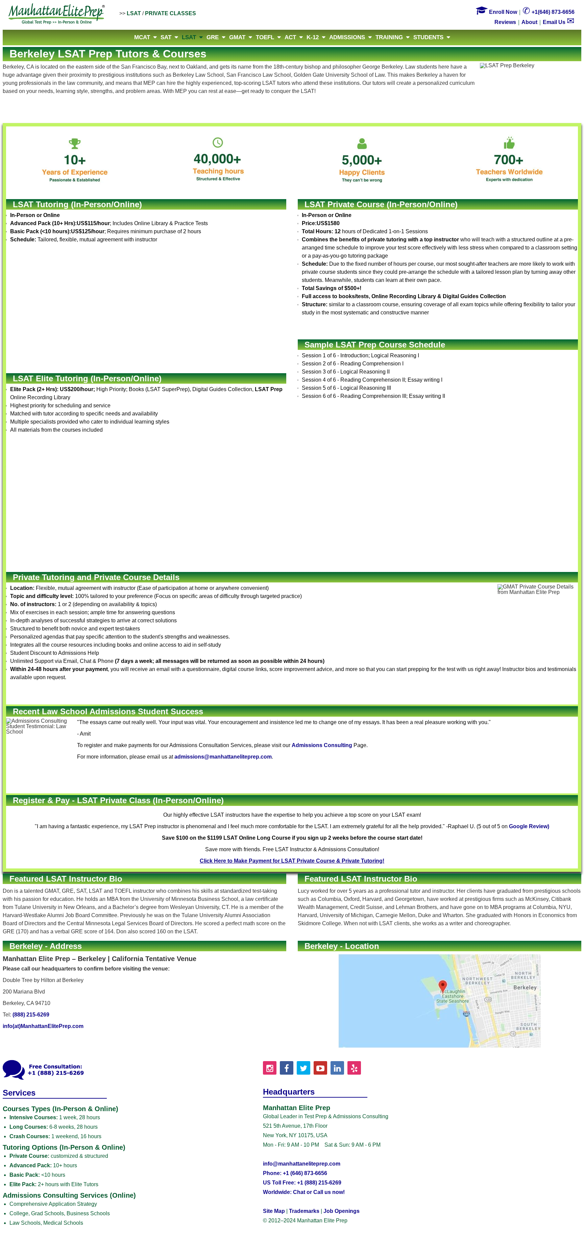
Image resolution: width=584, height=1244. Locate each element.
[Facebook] (286, 1068)
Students (428, 37)
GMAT (237, 37)
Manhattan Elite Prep (57, 14)
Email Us (559, 22)
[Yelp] (354, 1068)
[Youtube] (320, 1068)
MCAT (142, 37)
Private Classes (170, 13)
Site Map (274, 1211)
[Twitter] (303, 1068)
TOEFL (265, 37)
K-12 (313, 37)
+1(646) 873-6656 (548, 12)
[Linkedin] (337, 1068)
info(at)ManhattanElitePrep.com (43, 1026)
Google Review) (529, 826)
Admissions (347, 37)
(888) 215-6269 (31, 1015)
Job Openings (341, 1211)
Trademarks (304, 1211)
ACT (290, 37)
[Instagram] (269, 1068)
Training (389, 37)
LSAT (134, 13)
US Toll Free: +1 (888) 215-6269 (302, 1183)
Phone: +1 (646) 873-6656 (295, 1173)
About (529, 22)
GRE (212, 37)
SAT (166, 37)
